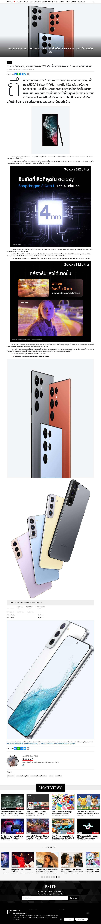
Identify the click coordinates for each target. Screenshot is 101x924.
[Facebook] (23, 765)
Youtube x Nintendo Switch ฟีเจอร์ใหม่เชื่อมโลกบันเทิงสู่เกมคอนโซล (36, 813)
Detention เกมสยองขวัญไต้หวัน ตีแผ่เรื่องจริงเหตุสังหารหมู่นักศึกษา (12, 813)
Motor (50, 1)
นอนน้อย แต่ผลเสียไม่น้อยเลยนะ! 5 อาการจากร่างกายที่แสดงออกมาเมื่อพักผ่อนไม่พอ (87, 871)
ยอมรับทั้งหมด (81, 919)
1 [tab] (42, 877)
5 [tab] (51, 877)
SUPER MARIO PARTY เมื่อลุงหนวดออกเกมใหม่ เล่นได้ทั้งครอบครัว (62, 813)
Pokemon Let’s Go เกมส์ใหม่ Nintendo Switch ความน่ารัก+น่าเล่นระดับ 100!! (88, 813)
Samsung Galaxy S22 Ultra (39, 776)
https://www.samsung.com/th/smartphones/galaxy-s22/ (22, 744)
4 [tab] (49, 877)
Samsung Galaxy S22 (22, 776)
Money (44, 1)
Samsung (10, 776)
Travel (67, 1)
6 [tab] (54, 877)
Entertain (37, 1)
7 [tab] (56, 877)
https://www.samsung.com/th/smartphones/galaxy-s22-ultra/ (58, 744)
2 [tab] (44, 877)
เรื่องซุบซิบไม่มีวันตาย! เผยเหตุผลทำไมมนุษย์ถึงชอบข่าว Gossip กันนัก (38, 871)
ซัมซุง (50, 776)
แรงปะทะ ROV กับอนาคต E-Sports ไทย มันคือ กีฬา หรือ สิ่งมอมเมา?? (37, 837)
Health (26, 1)
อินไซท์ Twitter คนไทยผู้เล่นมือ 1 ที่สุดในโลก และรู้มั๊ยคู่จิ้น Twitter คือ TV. (63, 838)
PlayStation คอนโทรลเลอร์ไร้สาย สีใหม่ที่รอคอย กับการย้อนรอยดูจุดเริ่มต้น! (12, 838)
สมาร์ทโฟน (59, 776)
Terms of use (32, 910)
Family (62, 1)
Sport (56, 1)
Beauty (73, 1)
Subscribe (73, 898)
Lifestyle (19, 1)
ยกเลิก (68, 919)
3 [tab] (47, 877)
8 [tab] (59, 877)
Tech (31, 1)
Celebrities (81, 1)
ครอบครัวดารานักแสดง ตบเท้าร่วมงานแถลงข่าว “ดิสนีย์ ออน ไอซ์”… (63, 870)
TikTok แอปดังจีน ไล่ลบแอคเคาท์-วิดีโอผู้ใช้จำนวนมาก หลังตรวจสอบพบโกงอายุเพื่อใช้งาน (88, 838)
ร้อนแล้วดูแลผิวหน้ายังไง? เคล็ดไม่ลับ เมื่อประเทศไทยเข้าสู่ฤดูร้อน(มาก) (13, 871)
